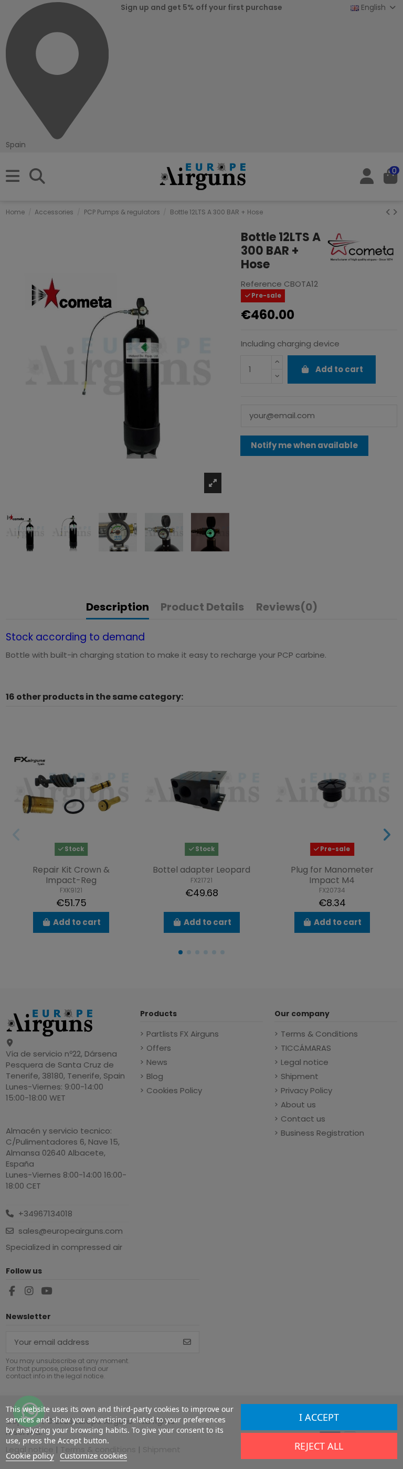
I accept (319, 1417)
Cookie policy (30, 1455)
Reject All (318, 1446)
